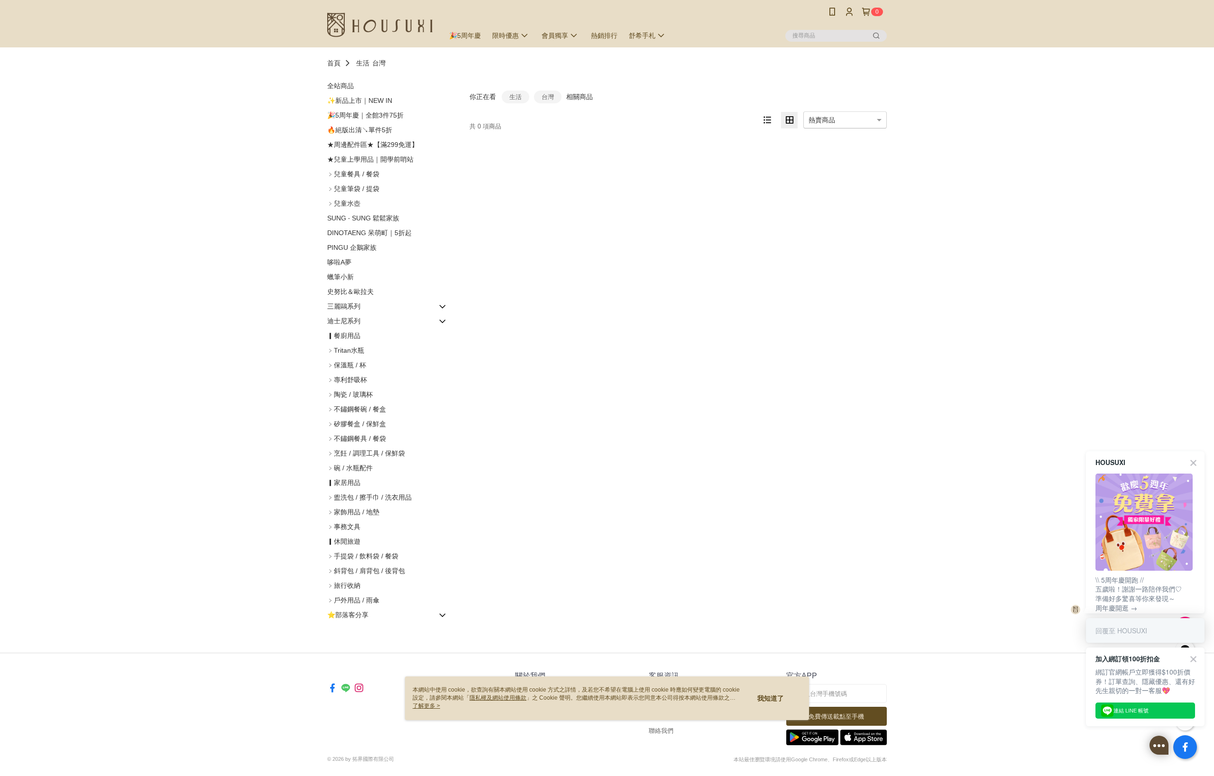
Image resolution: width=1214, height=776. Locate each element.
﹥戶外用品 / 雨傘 (353, 600)
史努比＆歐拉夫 (350, 291)
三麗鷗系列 (343, 306)
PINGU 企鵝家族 (352, 247)
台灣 (379, 63)
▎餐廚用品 (343, 335)
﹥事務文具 (343, 526)
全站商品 (340, 86)
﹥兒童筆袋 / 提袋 (353, 188)
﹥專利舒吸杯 (347, 379)
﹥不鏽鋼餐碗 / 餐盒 (356, 409)
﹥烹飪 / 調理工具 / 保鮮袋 (366, 453)
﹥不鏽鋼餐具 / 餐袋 (356, 438)
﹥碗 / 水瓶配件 (350, 468)
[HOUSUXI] (379, 24)
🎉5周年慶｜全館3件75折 (365, 115)
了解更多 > (426, 706)
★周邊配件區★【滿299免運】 (372, 144)
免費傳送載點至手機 (836, 716)
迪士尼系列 (343, 321)
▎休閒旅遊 (343, 541)
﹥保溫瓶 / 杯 (346, 365)
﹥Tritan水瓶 (345, 350)
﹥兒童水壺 (343, 203)
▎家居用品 (343, 482)
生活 (362, 63)
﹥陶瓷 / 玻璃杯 (350, 394)
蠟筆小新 (340, 277)
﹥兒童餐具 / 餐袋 (353, 174)
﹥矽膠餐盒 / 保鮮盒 (356, 424)
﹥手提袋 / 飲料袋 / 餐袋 (362, 556)
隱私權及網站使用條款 (497, 697)
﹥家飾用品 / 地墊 (353, 512)
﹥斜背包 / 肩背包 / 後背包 (366, 571)
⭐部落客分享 (347, 615)
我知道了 (770, 698)
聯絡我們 (661, 730)
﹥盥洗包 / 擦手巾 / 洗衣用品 (369, 497)
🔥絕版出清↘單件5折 (359, 130)
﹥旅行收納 (343, 585)
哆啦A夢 (339, 262)
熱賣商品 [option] (822, 120)
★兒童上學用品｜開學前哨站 (370, 159)
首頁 (333, 63)
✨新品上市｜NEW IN (359, 100)
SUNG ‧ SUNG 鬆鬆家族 (363, 218)
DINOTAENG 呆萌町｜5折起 (369, 233)
